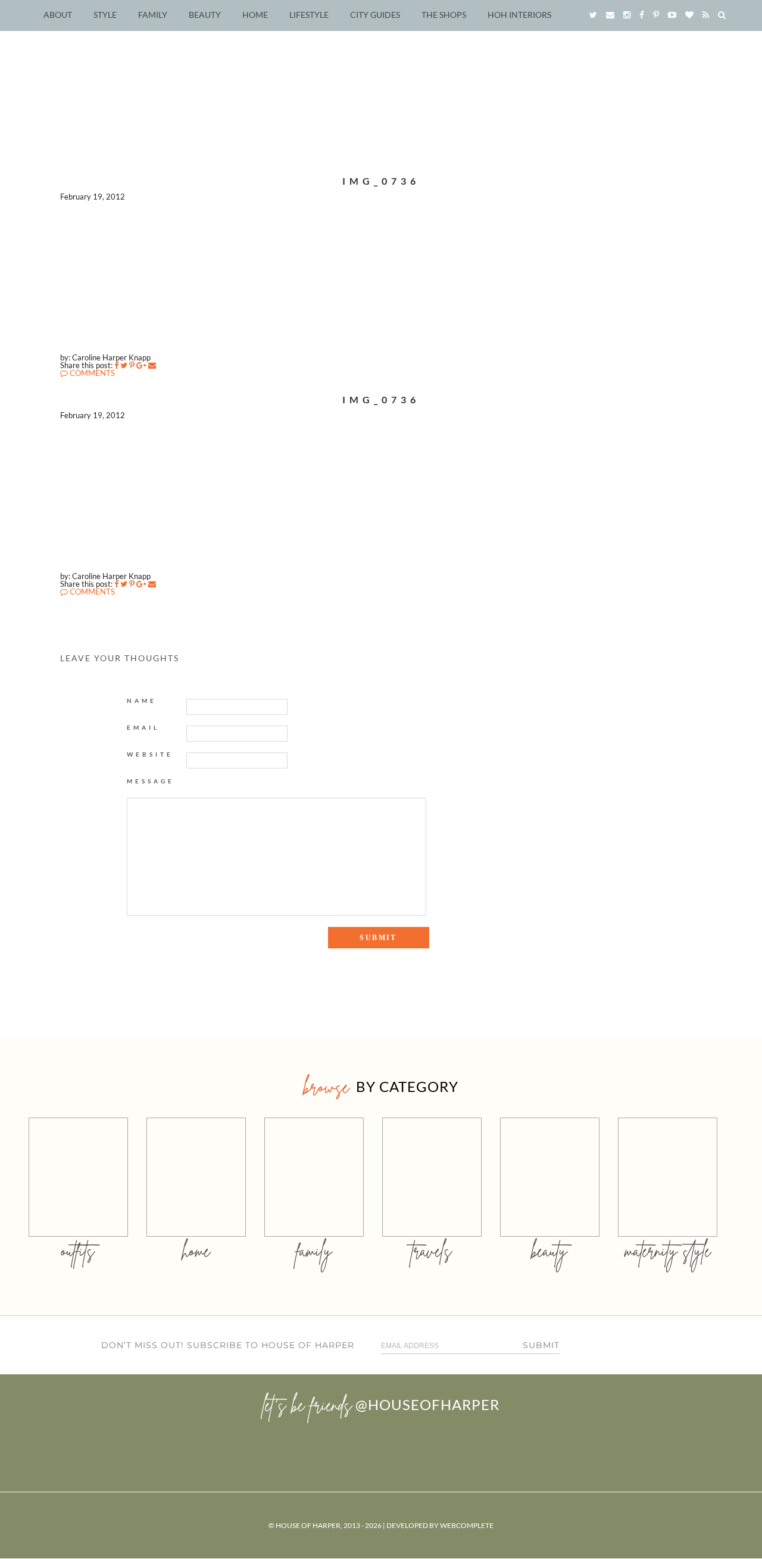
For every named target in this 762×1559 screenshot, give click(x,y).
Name (142, 700)
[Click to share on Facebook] (116, 365)
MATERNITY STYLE (667, 1251)
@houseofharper (427, 1404)
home (196, 1251)
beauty (549, 1251)
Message (150, 781)
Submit (541, 1345)
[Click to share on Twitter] (123, 365)
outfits (78, 1251)
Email (143, 727)
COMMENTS (91, 373)
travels (431, 1251)
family (314, 1251)
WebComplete (467, 1525)
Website (150, 754)
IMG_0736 (381, 180)
